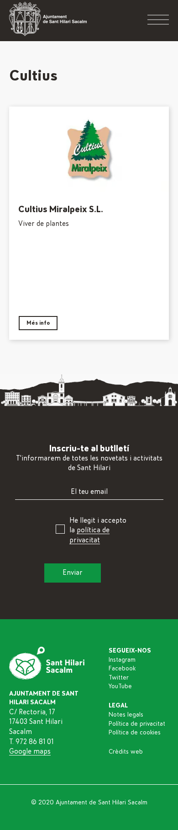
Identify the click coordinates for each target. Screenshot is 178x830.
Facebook (122, 668)
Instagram (122, 660)
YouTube (120, 686)
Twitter (119, 678)
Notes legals (126, 715)
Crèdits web (126, 752)
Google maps (30, 751)
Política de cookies (135, 732)
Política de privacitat (137, 724)
